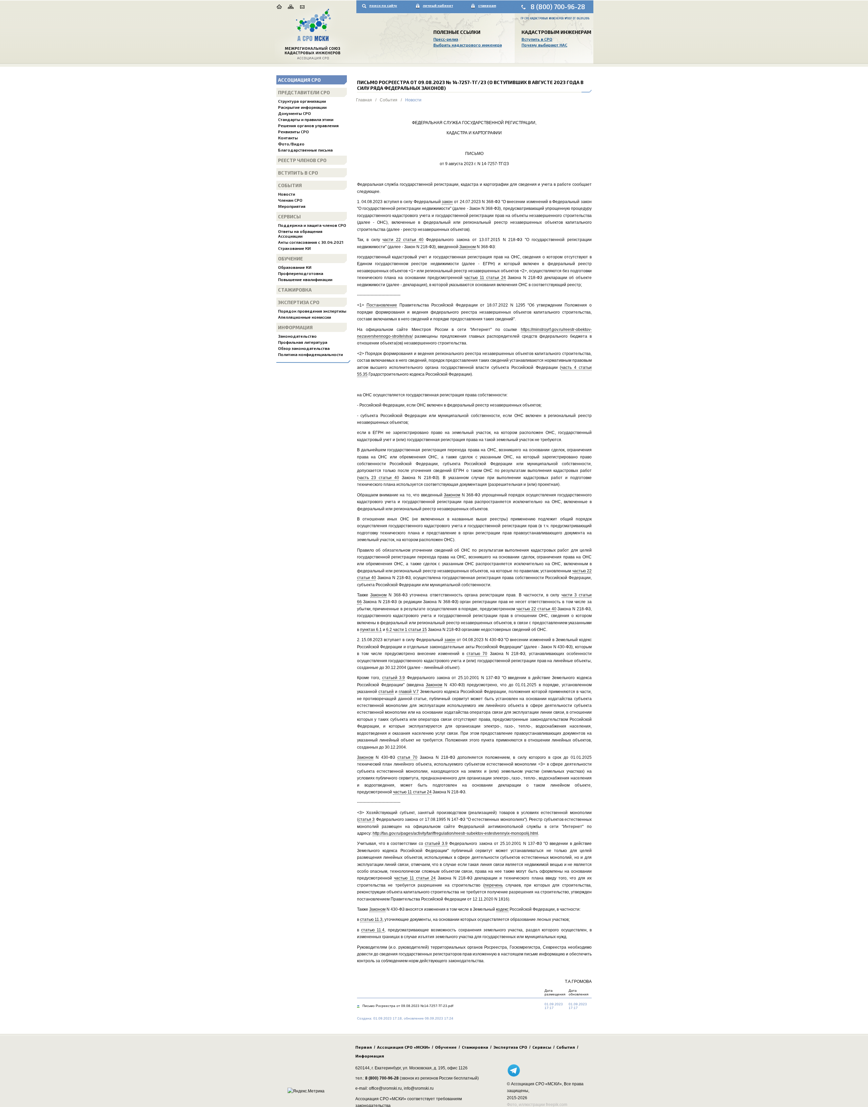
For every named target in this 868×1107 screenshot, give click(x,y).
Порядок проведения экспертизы (312, 311)
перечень (494, 885)
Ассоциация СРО (299, 80)
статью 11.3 (371, 919)
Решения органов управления (308, 125)
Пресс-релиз (445, 39)
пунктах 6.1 (371, 629)
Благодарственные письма (305, 149)
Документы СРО (294, 113)
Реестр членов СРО (302, 160)
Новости (286, 194)
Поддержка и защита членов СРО (312, 225)
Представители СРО (304, 92)
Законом (467, 246)
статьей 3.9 (393, 677)
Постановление (382, 305)
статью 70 (477, 653)
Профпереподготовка (300, 273)
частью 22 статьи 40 (536, 609)
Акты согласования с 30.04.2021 (310, 242)
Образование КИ (294, 267)
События (290, 185)
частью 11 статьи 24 (485, 277)
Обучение (290, 258)
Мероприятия (291, 206)
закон (447, 201)
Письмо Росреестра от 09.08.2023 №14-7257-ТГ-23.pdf (407, 1006)
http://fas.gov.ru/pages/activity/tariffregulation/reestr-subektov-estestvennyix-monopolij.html (455, 833)
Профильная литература (302, 342)
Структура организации (302, 101)
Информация (295, 327)
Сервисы (289, 216)
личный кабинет (438, 5)
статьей (386, 691)
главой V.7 (409, 691)
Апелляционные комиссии (304, 317)
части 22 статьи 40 (402, 239)
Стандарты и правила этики (305, 119)
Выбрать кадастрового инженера (467, 44)
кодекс (502, 909)
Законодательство (297, 336)
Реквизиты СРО (293, 131)
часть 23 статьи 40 (378, 477)
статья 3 (366, 819)
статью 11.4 (372, 930)
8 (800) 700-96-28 (558, 7)
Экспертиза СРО (298, 302)
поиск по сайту (383, 5)
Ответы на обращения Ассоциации (300, 233)
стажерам (487, 5)
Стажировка (295, 290)
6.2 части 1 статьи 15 (406, 629)
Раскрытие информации (302, 107)
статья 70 (407, 757)
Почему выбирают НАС (544, 44)
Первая (363, 1047)
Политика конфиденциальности (310, 354)
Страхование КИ (294, 248)
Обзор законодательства (304, 348)
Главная (364, 100)
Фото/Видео (291, 143)
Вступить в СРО (536, 39)
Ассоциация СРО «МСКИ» (403, 1047)
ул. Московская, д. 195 (424, 1068)
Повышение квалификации (305, 279)
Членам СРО (290, 200)
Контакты (288, 137)
